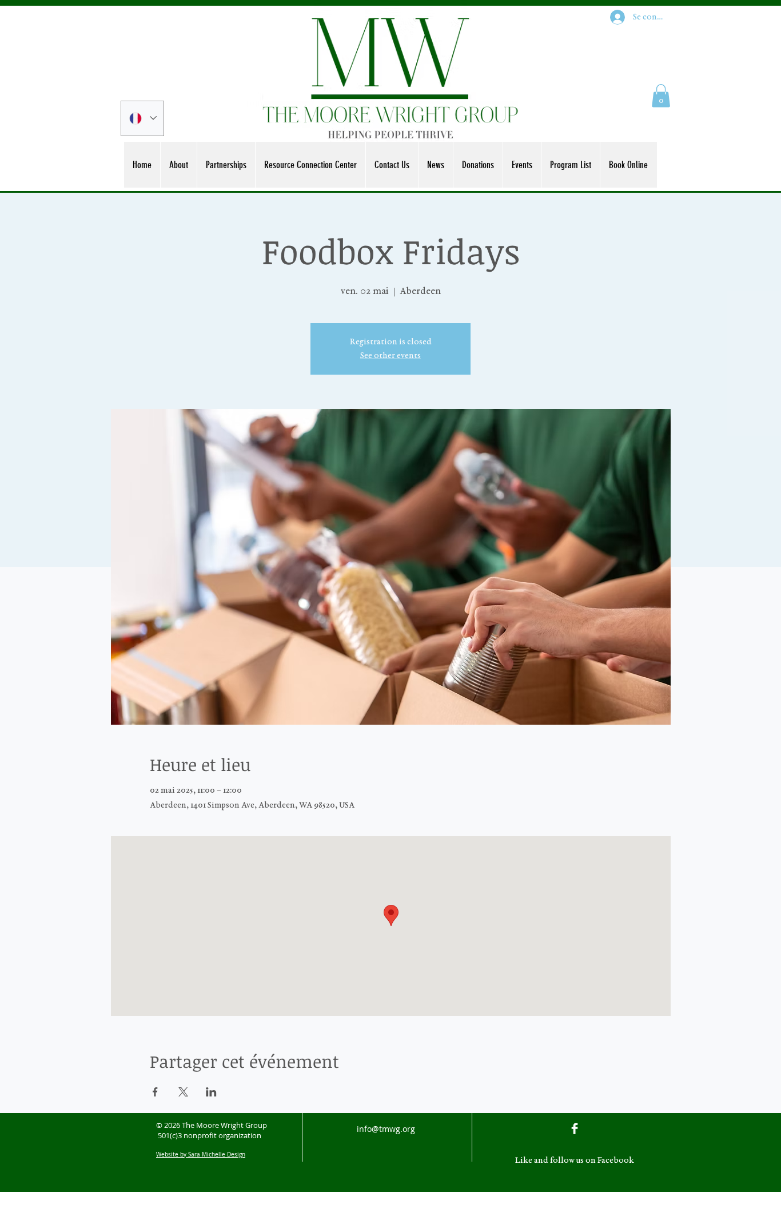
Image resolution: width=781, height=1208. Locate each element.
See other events (390, 355)
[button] (661, 96)
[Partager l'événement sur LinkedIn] (211, 1091)
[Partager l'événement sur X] (183, 1091)
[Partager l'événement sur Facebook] (155, 1091)
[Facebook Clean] (574, 1128)
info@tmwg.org (386, 1128)
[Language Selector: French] (142, 118)
